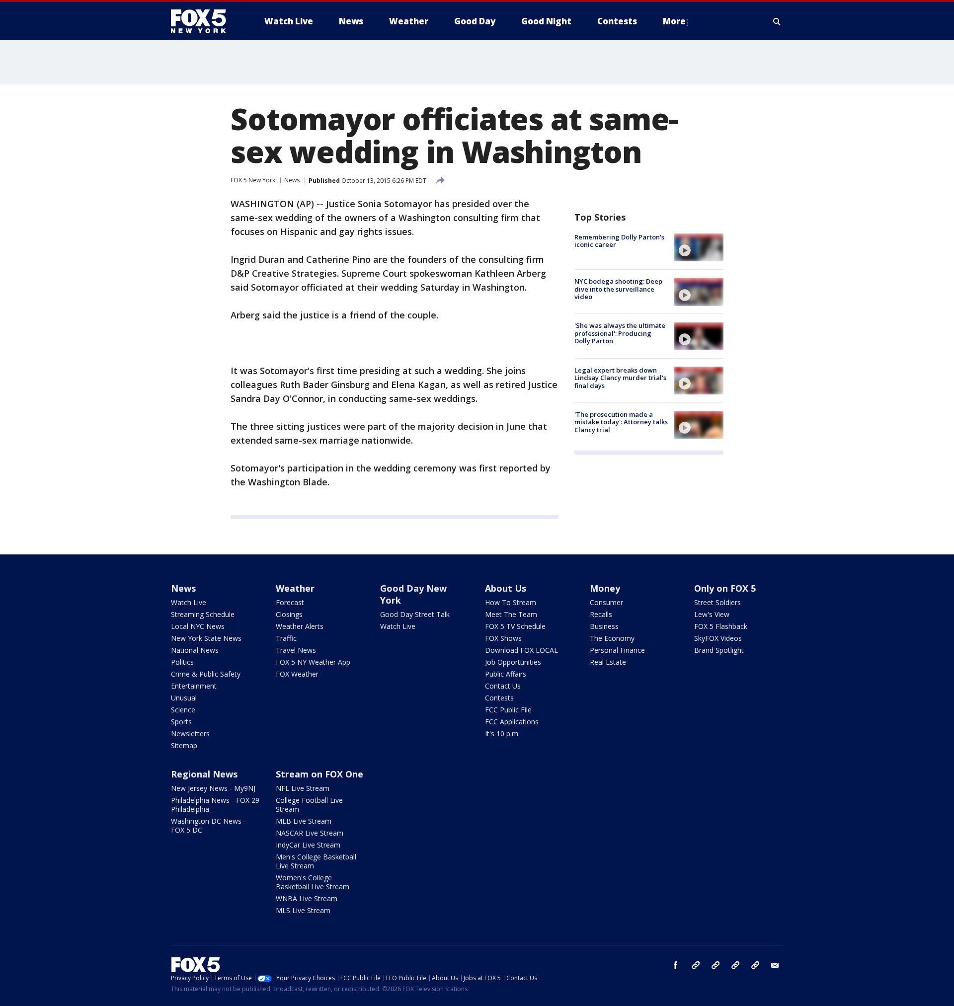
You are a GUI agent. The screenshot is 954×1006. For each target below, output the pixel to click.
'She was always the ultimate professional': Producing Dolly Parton (619, 333)
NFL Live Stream (302, 788)
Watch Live (188, 602)
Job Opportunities (513, 662)
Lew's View (711, 614)
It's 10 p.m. (502, 733)
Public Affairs (505, 674)
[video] (698, 247)
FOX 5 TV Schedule (515, 626)
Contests (499, 697)
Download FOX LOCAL (521, 650)
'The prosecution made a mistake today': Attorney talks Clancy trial (621, 422)
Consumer (606, 602)
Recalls (601, 614)
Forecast (290, 602)
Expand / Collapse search (777, 21)
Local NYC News (198, 626)
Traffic (286, 638)
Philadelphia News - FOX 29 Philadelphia (215, 804)
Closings (289, 614)
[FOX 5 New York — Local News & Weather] (204, 21)
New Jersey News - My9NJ (213, 788)
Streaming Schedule (203, 614)
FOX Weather (297, 674)
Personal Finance (617, 650)
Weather (295, 588)
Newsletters (190, 733)
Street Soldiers (717, 602)
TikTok (715, 965)
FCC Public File (508, 709)
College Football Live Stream (309, 804)
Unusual (184, 697)
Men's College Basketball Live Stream (316, 861)
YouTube (735, 965)
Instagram (696, 965)
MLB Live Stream (303, 821)
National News (195, 650)
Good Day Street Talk (415, 614)
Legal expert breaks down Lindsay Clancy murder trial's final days (620, 378)
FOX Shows (503, 638)
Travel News (296, 650)
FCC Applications (512, 721)
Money (605, 588)
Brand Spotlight (719, 650)
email (775, 965)
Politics (182, 662)
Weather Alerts (299, 626)
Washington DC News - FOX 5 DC (208, 825)
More (674, 21)
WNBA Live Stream (306, 898)
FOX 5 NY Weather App (313, 662)
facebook (676, 965)
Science (183, 709)
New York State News (206, 638)
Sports (181, 721)
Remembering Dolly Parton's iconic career (619, 240)
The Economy (612, 638)
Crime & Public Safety (205, 674)
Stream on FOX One (319, 774)
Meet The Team (511, 614)
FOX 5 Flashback (720, 626)
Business (604, 626)
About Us (505, 588)
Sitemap (184, 745)
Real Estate (608, 662)
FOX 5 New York (253, 180)
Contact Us (503, 686)
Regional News (204, 774)
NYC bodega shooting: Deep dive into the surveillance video (618, 289)
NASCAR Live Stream (309, 833)
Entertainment (194, 686)
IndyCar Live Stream (308, 845)
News (292, 180)
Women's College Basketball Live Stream (312, 882)
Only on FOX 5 (725, 588)
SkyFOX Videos (718, 638)
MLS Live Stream (303, 910)
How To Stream (510, 602)
